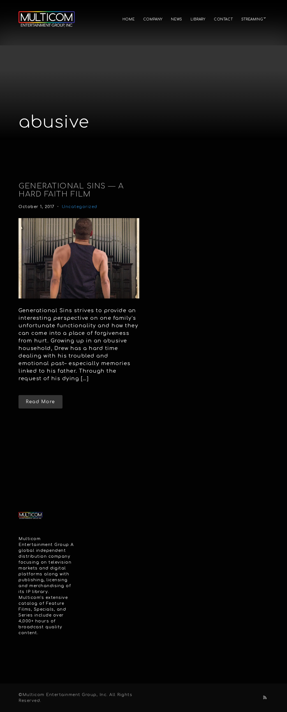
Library (198, 19)
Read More (40, 401)
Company (153, 19)
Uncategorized (80, 207)
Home (128, 19)
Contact (223, 19)
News (176, 19)
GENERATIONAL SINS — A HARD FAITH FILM (71, 190)
